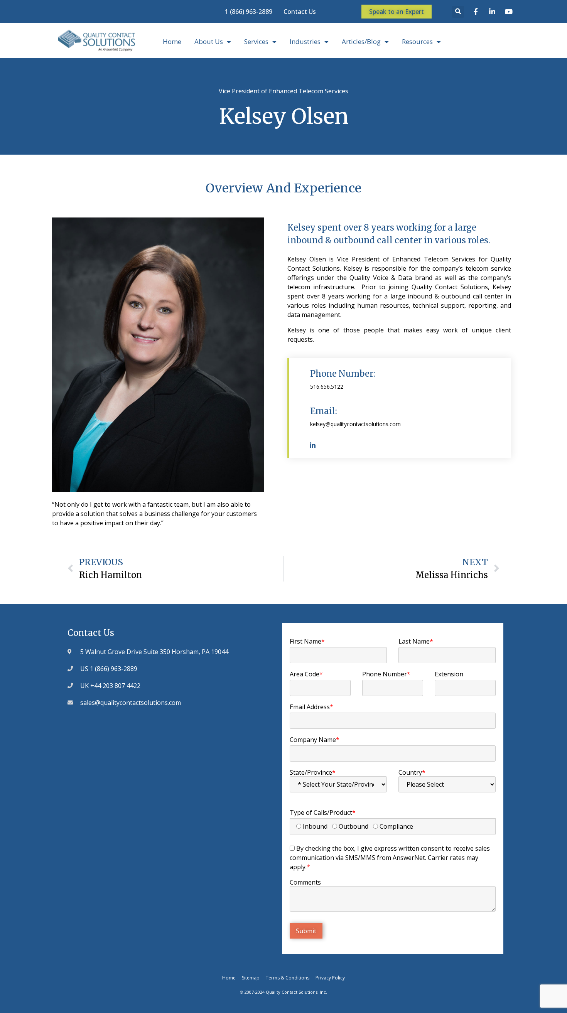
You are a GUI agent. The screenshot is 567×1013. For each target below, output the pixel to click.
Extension (449, 674)
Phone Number (386, 674)
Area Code (306, 674)
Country (411, 772)
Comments (305, 882)
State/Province (313, 772)
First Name (307, 641)
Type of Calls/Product (323, 812)
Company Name (314, 740)
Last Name (415, 641)
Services (256, 41)
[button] (458, 12)
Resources (417, 41)
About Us (208, 41)
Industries (305, 41)
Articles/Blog (361, 41)
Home (172, 41)
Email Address (311, 707)
